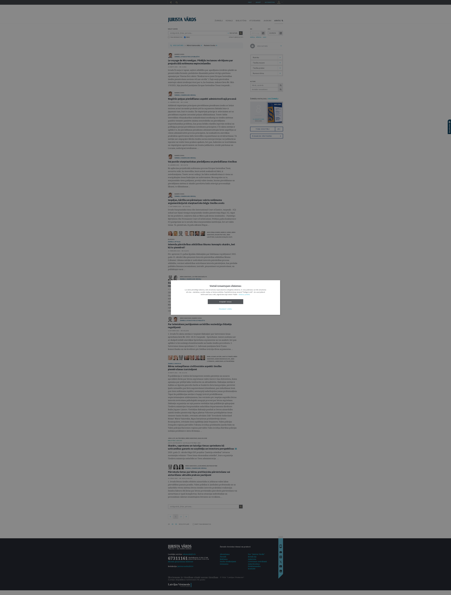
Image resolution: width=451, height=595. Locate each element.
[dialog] (225, 297)
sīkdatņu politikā (244, 295)
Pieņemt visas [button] (225, 302)
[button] (225, 309)
